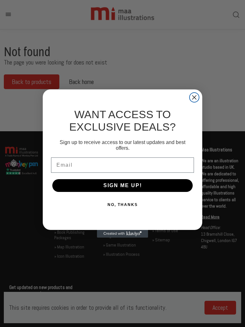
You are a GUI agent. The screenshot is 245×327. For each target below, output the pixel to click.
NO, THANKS (123, 204)
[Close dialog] (194, 97)
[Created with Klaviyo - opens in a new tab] (122, 234)
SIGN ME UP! (122, 185)
